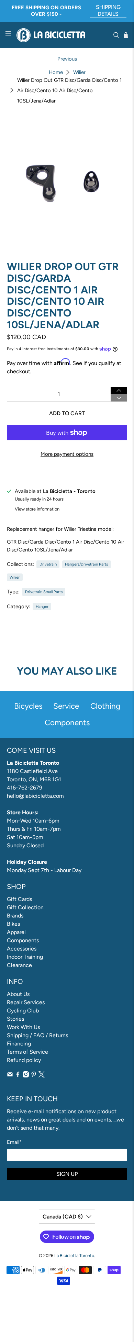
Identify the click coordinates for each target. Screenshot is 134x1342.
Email (14, 1142)
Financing (19, 1043)
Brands (15, 915)
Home (56, 72)
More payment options (67, 454)
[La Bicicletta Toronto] (62, 35)
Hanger (42, 606)
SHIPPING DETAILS (108, 10)
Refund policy (24, 1060)
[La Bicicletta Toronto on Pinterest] (34, 1075)
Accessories (21, 948)
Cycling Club (23, 1010)
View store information (37, 509)
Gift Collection (25, 907)
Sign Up (67, 1174)
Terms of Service (27, 1052)
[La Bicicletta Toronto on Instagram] (26, 1075)
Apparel (16, 932)
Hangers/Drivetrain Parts (86, 564)
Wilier (79, 72)
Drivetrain (48, 564)
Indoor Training (25, 957)
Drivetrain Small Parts (44, 591)
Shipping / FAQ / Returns (37, 1035)
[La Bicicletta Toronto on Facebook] (18, 1075)
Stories (15, 1019)
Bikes (13, 924)
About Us (18, 994)
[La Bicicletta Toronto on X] (41, 1075)
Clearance (19, 965)
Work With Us (23, 1027)
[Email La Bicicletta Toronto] (10, 1075)
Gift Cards (19, 899)
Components (23, 940)
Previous (67, 59)
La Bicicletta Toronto (74, 1255)
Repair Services (26, 1002)
